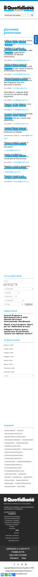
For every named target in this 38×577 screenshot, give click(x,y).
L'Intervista (10, 461)
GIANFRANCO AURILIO (11, 135)
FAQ (24, 558)
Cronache (22, 42)
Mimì (8, 477)
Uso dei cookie (18, 555)
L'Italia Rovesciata (24, 461)
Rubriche (9, 483)
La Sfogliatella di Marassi (14, 471)
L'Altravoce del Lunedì (13, 458)
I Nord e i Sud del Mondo (14, 452)
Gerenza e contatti (18, 549)
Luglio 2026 (8, 349)
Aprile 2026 (8, 360)
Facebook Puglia (12, 524)
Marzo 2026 (8, 364)
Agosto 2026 (8, 345)
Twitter (12, 526)
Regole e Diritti (22, 480)
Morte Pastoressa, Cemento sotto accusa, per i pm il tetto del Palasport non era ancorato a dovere (18, 81)
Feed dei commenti (12, 538)
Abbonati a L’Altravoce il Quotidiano (17, 504)
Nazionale (17, 477)
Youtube (12, 528)
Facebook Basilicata (12, 518)
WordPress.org (14, 540)
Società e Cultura (23, 483)
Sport (21, 486)
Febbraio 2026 (9, 368)
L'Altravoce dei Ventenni (14, 455)
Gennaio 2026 (9, 372)
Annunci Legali (10, 430)
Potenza (15, 42)
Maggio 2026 (9, 356)
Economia (9, 443)
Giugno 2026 (8, 353)
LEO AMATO (8, 60)
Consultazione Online (12, 440)
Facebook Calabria (12, 520)
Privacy (14, 558)
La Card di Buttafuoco (13, 468)
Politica (9, 480)
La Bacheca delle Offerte (13, 464)
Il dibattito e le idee (12, 446)
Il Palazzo (27, 449)
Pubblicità (18, 552)
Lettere (22, 474)
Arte (20, 430)
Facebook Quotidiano (12, 517)
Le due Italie (10, 474)
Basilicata (8, 42)
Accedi (16, 533)
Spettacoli (10, 486)
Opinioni (28, 477)
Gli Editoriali (22, 443)
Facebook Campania (12, 522)
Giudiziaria (8, 45)
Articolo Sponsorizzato (13, 433)
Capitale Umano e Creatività (15, 436)
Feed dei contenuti (12, 535)
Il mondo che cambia (12, 449)
